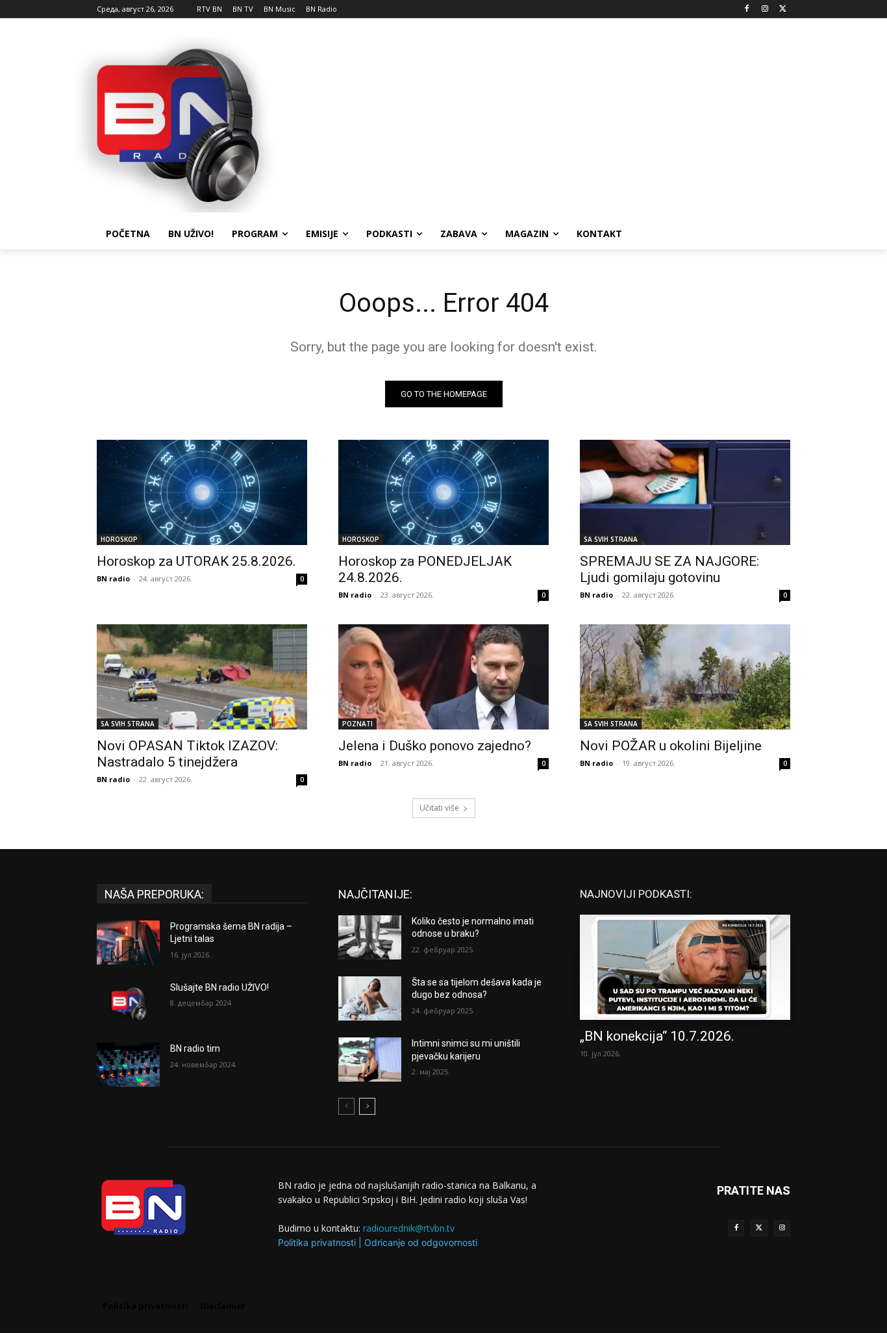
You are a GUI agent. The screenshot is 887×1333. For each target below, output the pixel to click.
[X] (782, 9)
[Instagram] (764, 9)
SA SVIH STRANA (611, 539)
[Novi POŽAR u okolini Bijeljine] (685, 677)
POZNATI (357, 723)
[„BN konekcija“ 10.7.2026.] (685, 967)
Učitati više (439, 807)
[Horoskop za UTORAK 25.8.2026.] (202, 492)
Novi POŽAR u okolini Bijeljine (671, 746)
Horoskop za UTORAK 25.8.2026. (196, 561)
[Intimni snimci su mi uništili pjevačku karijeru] (369, 1059)
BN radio (113, 578)
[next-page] (367, 1106)
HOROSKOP (119, 539)
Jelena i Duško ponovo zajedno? (434, 746)
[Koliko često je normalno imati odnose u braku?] (369, 937)
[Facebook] (747, 9)
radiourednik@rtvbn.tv (409, 1228)
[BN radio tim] (128, 1065)
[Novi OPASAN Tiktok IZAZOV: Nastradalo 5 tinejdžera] (202, 677)
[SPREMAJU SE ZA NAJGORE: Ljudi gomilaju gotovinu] (685, 492)
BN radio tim (195, 1048)
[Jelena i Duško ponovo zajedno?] (443, 677)
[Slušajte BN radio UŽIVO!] (128, 1004)
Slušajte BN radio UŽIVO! (219, 987)
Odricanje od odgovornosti (420, 1242)
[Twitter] (759, 1228)
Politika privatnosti (317, 1242)
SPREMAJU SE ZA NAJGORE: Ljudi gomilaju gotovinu (669, 569)
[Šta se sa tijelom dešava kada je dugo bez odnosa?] (369, 998)
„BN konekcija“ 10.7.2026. (657, 1036)
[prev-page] (346, 1106)
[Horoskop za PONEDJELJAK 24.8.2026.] (443, 492)
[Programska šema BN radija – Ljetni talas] (128, 942)
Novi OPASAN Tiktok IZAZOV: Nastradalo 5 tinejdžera (187, 754)
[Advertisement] (541, 123)
